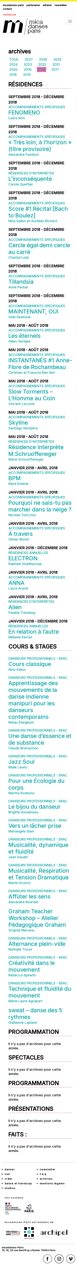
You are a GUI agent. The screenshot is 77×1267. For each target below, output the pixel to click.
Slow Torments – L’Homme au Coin (31, 395)
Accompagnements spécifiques (36, 107)
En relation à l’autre (33, 631)
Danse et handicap (18, 1183)
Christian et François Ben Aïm (31, 372)
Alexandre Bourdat (23, 902)
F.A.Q (43, 1173)
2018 (41, 69)
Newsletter (61, 5)
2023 (28, 64)
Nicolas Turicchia (22, 515)
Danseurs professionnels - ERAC (37, 658)
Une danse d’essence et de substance (39, 739)
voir (7, 1173)
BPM (14, 478)
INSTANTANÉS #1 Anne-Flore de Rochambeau (40, 363)
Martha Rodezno (21, 793)
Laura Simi (16, 118)
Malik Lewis (17, 767)
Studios (10, 1188)
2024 (13, 64)
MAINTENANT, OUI (33, 311)
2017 (55, 69)
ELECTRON (23, 558)
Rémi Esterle (18, 484)
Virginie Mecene (21, 930)
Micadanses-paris (13, 5)
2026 (43, 59)
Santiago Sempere (23, 428)
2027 (29, 59)
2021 (56, 64)
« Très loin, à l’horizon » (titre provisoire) (40, 145)
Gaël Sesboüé (19, 317)
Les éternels (24, 335)
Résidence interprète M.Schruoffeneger (36, 450)
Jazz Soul (21, 761)
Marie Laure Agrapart (25, 1001)
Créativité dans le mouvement (31, 966)
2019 (27, 69)
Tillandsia (21, 281)
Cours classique (29, 664)
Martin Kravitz (19, 883)
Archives (46, 1178)
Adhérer (47, 5)
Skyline (18, 422)
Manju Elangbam (21, 722)
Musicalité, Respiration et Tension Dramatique (38, 874)
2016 (13, 75)
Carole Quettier (20, 184)
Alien (15, 607)
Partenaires (33, 5)
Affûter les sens (29, 896)
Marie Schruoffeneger (26, 459)
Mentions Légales (52, 1183)
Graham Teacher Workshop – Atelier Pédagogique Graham (37, 918)
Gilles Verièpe (19, 341)
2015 (27, 75)
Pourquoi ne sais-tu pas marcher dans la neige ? (40, 506)
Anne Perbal (18, 287)
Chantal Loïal (18, 257)
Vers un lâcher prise (34, 825)
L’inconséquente (30, 178)
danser (10, 1169)
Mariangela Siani (21, 831)
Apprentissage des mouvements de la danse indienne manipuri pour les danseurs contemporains (33, 700)
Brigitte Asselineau (23, 812)
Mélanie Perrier (20, 637)
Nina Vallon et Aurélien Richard (32, 221)
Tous (13, 59)
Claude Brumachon (23, 748)
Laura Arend (18, 588)
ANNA (16, 582)
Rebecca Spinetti (22, 975)
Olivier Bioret (18, 539)
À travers (20, 533)
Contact (7, 8)
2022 (42, 64)
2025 (57, 59)
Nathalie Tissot (20, 949)
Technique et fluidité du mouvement (39, 992)
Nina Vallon (17, 669)
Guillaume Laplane (22, 1022)
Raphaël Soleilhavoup (25, 564)
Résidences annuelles (28, 553)
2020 (13, 69)
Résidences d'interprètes (31, 173)
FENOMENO (24, 112)
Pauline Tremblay (22, 613)
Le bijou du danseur (34, 806)
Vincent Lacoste (21, 404)
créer (9, 1178)
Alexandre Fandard (23, 154)
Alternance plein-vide (36, 943)
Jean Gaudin (18, 857)
